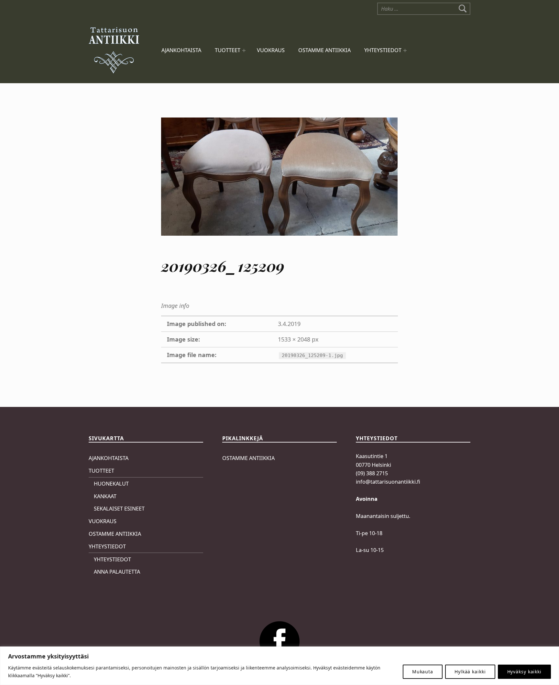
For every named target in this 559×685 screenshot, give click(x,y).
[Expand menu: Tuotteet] (244, 50)
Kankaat (105, 496)
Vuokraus (271, 50)
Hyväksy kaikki (524, 671)
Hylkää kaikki (470, 671)
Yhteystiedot (382, 50)
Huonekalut (111, 483)
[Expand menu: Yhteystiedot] (405, 50)
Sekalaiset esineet (119, 508)
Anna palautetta (117, 571)
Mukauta (422, 671)
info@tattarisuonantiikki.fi (388, 481)
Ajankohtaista (181, 50)
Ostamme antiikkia (324, 50)
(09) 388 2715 (372, 473)
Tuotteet (227, 50)
